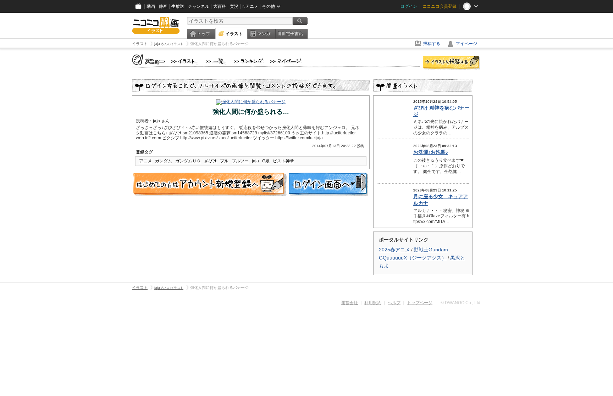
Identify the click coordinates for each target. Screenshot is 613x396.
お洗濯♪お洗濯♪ (430, 152)
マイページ (466, 43)
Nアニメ (250, 6)
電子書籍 (294, 33)
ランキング (248, 61)
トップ (203, 33)
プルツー (240, 160)
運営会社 (349, 302)
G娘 (266, 160)
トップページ (419, 302)
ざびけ (210, 160)
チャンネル (198, 6)
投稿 (451, 63)
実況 (234, 6)
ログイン (408, 6)
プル (224, 160)
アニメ (145, 160)
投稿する (431, 43)
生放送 (177, 6)
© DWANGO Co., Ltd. (461, 302)
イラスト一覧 (216, 61)
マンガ (264, 33)
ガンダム (163, 160)
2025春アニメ (394, 249)
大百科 (219, 6)
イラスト (234, 33)
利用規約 (372, 302)
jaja (255, 160)
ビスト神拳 (283, 160)
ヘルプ (394, 302)
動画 (151, 6)
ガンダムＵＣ (188, 160)
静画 (163, 6)
